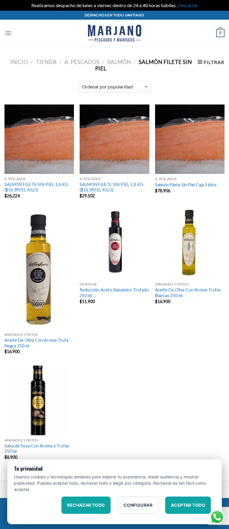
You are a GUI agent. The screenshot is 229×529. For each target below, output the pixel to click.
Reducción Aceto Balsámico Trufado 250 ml (114, 292)
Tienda (46, 62)
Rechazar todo (86, 505)
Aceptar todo (188, 505)
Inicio (19, 62)
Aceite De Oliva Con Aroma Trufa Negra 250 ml (36, 343)
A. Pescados (82, 62)
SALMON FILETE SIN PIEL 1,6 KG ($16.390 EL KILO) (36, 187)
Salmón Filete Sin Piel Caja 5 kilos (186, 184)
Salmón (119, 62)
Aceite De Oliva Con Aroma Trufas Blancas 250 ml (188, 292)
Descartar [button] (187, 5)
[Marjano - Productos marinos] (114, 33)
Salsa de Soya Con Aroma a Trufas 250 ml (36, 448)
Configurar (137, 505)
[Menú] (8, 33)
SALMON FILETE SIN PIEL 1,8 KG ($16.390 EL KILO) (111, 187)
